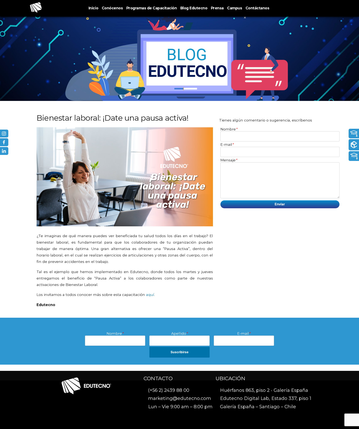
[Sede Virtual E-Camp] (333, 144)
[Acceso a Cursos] (333, 134)
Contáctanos (257, 8)
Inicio (93, 8)
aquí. (150, 294)
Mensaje (228, 160)
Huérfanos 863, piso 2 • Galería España (264, 390)
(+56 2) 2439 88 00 (168, 390)
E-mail (227, 144)
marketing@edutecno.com (179, 398)
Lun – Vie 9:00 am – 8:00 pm (180, 406)
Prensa (217, 8)
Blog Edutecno (194, 8)
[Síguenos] (17, 133)
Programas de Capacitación (151, 8)
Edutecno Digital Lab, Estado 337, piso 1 (265, 398)
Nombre (228, 129)
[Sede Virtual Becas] (333, 156)
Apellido (179, 333)
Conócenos (112, 8)
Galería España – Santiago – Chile (258, 406)
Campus (234, 8)
